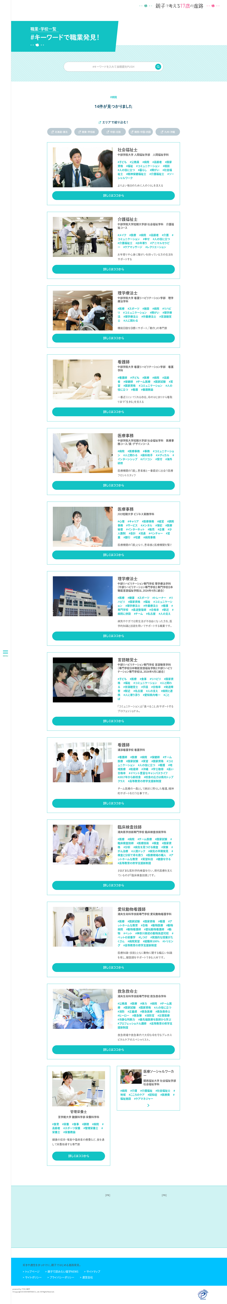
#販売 (151, 529)
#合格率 (154, 610)
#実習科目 (147, 859)
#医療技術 (143, 843)
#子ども (122, 162)
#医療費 (165, 1095)
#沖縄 (144, 769)
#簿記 (158, 525)
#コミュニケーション (148, 166)
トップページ (32, 1271)
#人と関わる (130, 455)
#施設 (145, 308)
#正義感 (132, 1011)
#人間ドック (138, 851)
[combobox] (113, 66)
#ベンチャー (156, 533)
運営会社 (87, 1277)
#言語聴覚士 (130, 687)
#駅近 (165, 610)
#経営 (160, 521)
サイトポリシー (33, 1277)
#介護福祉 (146, 1091)
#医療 (132, 235)
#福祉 (129, 166)
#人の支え (164, 614)
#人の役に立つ (126, 170)
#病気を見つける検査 (145, 847)
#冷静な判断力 (126, 1019)
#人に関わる (130, 320)
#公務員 (134, 162)
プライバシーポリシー (62, 1277)
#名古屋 (151, 614)
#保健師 (128, 381)
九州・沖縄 (169, 131)
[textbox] (113, 66)
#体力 (143, 1003)
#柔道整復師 (138, 610)
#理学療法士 (130, 316)
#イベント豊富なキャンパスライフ (148, 773)
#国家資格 (129, 385)
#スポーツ (133, 308)
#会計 (132, 533)
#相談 (166, 166)
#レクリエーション (155, 247)
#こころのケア (137, 1095)
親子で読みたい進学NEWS (63, 1271)
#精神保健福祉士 (136, 174)
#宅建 (136, 537)
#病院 (145, 162)
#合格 (144, 925)
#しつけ (143, 937)
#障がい (154, 170)
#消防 (121, 1011)
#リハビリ (155, 679)
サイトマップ (93, 1271)
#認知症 (152, 1095)
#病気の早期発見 (158, 851)
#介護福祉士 (156, 174)
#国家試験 (160, 381)
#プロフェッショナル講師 (132, 1023)
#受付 (158, 459)
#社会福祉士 (163, 1091)
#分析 (126, 847)
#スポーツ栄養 (71, 1128)
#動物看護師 (133, 929)
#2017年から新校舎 (129, 777)
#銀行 (126, 537)
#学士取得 (157, 769)
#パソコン (146, 459)
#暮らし (142, 170)
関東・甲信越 (88, 131)
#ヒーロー (123, 1015)
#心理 (121, 521)
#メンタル (146, 525)
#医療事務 (134, 451)
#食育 (55, 1124)
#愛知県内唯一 (151, 695)
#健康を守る (163, 859)
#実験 (164, 847)
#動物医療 (157, 925)
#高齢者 (157, 162)
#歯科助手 (147, 455)
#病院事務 (149, 537)
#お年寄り (141, 243)
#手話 (144, 687)
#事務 (146, 451)
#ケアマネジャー (143, 1099)
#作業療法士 (148, 316)
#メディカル (162, 455)
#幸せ (146, 239)
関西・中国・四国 (142, 131)
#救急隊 (137, 1015)
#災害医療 (164, 1015)
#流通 (142, 533)
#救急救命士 (163, 1011)
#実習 (144, 761)
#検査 (155, 843)
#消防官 (149, 1015)
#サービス (132, 525)
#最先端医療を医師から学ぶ (154, 1019)
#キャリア (133, 521)
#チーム (138, 614)
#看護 (134, 389)
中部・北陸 (115, 131)
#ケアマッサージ (132, 247)
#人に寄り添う (131, 695)
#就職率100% (151, 941)
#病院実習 (134, 941)
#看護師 (122, 377)
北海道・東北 (61, 131)
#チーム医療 (143, 381)
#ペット (127, 933)
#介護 (165, 235)
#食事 (143, 679)
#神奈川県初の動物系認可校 (152, 933)
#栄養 (65, 1124)
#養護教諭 (147, 389)
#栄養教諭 (69, 1132)
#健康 (131, 598)
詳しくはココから (113, 195)
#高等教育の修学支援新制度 (144, 781)
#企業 (161, 529)
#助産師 (133, 769)
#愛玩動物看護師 (154, 929)
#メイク (122, 235)
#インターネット (135, 529)
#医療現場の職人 (156, 855)
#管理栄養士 (90, 1128)
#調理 (85, 1124)
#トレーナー (159, 598)
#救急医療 (146, 1011)
